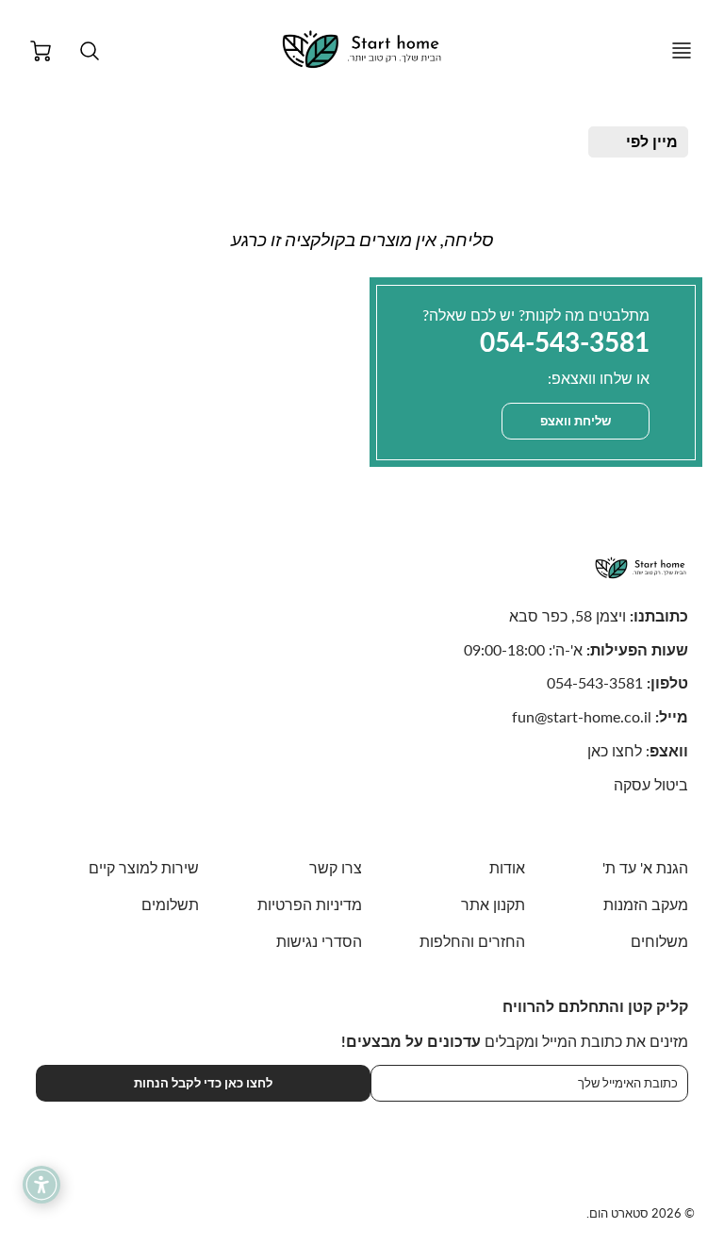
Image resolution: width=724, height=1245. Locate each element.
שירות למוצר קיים (144, 867)
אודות (507, 867)
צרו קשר (335, 867)
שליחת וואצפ (575, 420)
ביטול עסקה (651, 784)
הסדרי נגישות (319, 941)
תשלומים (170, 904)
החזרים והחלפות (472, 941)
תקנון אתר (493, 904)
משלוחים (659, 941)
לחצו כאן (614, 750)
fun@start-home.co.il (581, 716)
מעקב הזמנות (645, 904)
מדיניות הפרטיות (309, 904)
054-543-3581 (595, 682)
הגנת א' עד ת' (645, 867)
